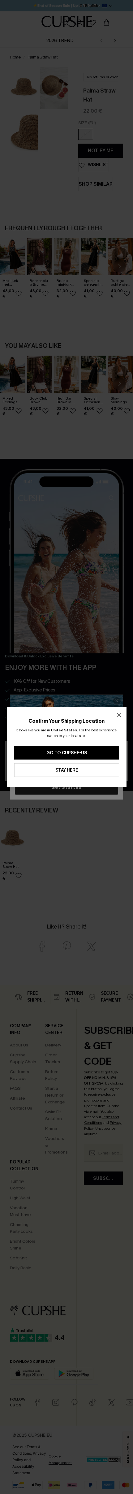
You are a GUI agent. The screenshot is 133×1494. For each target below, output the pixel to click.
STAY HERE (66, 770)
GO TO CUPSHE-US (66, 753)
